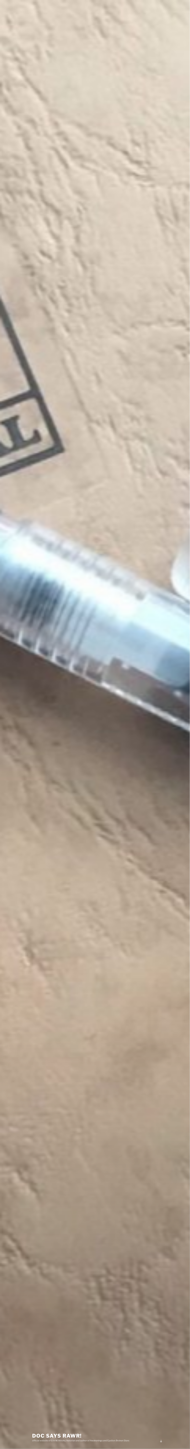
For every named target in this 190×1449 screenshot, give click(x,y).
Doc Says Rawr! (57, 1436)
